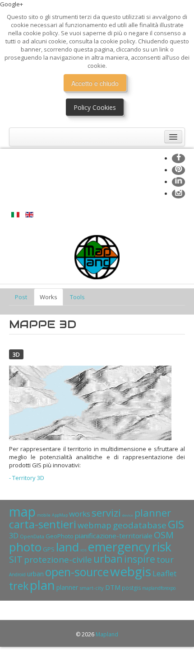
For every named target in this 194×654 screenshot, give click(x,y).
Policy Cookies (95, 107)
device (127, 515)
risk (161, 546)
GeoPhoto (60, 536)
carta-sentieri (42, 524)
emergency (119, 546)
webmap (94, 525)
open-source (77, 571)
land (67, 547)
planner (152, 512)
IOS (83, 549)
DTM (112, 587)
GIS (176, 524)
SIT (16, 559)
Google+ (11, 4)
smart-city (91, 587)
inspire (139, 559)
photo (25, 547)
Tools (77, 297)
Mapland (107, 634)
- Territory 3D (26, 478)
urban (108, 558)
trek (18, 586)
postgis (131, 588)
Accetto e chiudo (95, 83)
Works (48, 297)
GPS (49, 549)
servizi (106, 512)
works (79, 513)
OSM (164, 535)
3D (16, 354)
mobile (44, 515)
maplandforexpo (159, 588)
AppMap (60, 515)
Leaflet (164, 573)
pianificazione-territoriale (113, 535)
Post (21, 297)
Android (17, 574)
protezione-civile (58, 559)
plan (42, 584)
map (22, 511)
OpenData (32, 536)
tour (165, 559)
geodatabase (139, 525)
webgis (130, 571)
